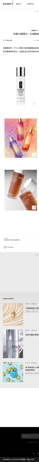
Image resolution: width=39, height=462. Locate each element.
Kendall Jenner (30, 374)
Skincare (34, 304)
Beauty (34, 30)
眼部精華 (28, 312)
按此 (29, 459)
